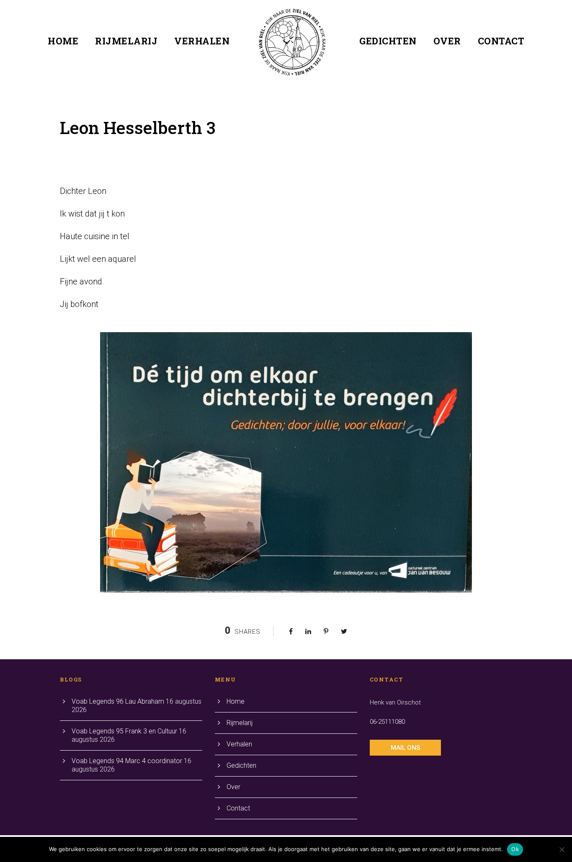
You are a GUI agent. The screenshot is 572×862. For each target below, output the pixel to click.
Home (63, 41)
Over (447, 41)
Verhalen (201, 41)
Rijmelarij (126, 41)
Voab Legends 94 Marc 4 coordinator (127, 761)
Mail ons (405, 747)
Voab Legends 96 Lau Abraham (118, 701)
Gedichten (388, 41)
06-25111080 (387, 721)
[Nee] (561, 849)
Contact (501, 41)
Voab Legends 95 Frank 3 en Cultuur (124, 731)
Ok (515, 849)
